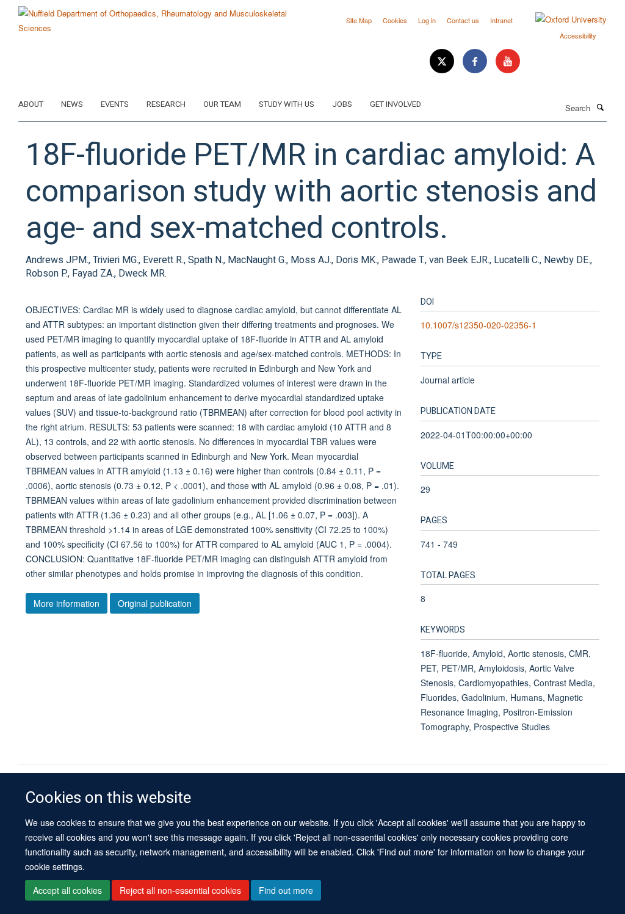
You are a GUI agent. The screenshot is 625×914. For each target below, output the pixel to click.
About (30, 104)
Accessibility (578, 35)
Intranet (501, 20)
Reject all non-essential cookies (180, 890)
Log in (427, 20)
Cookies (395, 20)
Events (115, 104)
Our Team (222, 104)
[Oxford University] (562, 19)
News (72, 104)
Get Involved (395, 104)
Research (166, 104)
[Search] (600, 107)
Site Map (359, 20)
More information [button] (66, 603)
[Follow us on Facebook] (476, 61)
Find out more (286, 890)
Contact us (463, 20)
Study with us (286, 104)
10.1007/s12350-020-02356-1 (478, 325)
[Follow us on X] (443, 61)
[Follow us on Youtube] (508, 61)
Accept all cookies (67, 890)
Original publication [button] (155, 603)
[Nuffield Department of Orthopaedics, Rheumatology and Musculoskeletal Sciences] (160, 16)
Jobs (342, 104)
